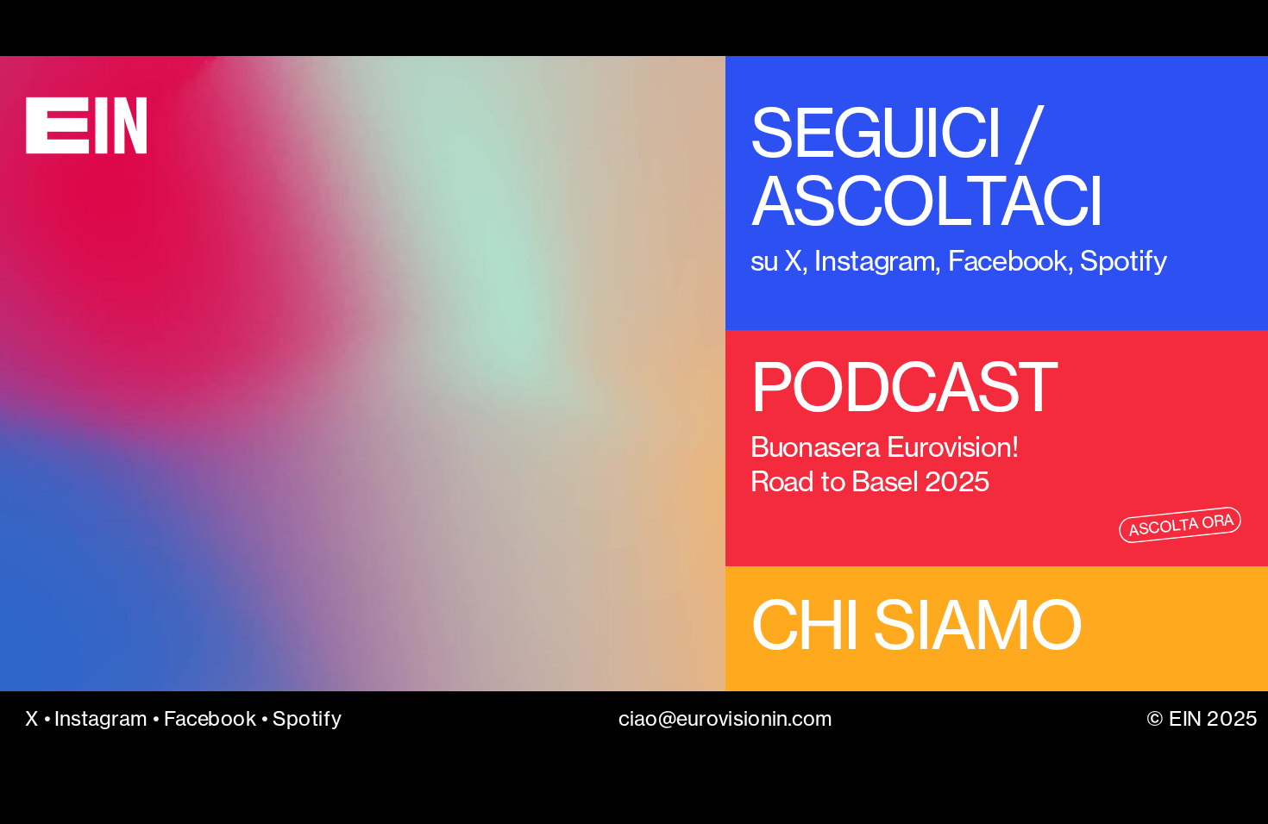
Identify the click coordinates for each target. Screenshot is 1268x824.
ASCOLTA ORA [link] (1180, 525)
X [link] (793, 260)
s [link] (756, 260)
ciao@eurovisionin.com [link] (725, 718)
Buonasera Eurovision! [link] (888, 447)
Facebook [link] (1008, 260)
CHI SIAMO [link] (916, 624)
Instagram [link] (875, 260)
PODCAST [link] (904, 387)
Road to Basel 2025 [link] (873, 481)
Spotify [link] (307, 718)
